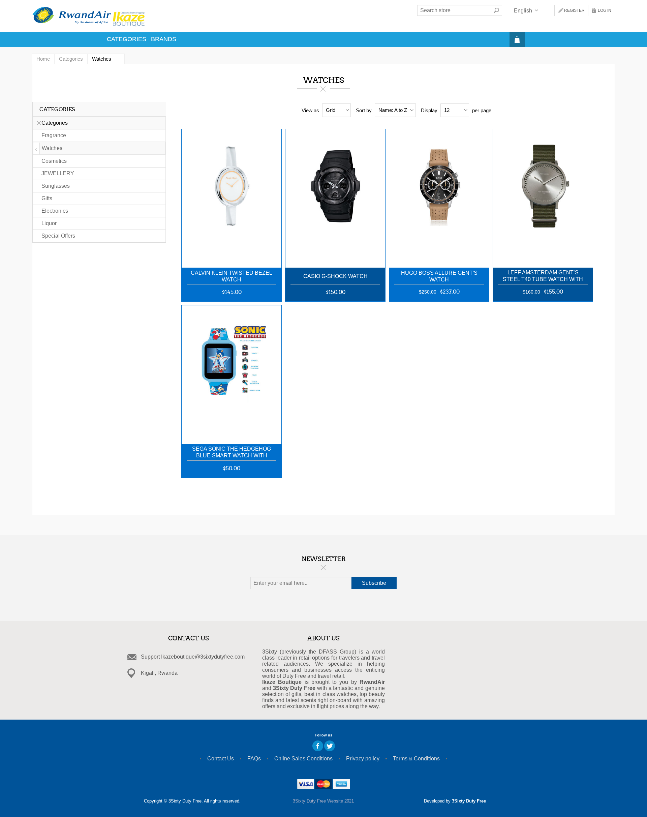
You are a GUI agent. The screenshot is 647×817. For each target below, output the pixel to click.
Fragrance (53, 135)
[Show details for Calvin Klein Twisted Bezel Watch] (231, 195)
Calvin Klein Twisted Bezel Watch (231, 276)
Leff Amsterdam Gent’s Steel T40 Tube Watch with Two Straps (543, 276)
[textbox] (454, 10)
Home (43, 59)
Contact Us (220, 758)
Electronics (54, 211)
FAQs (254, 758)
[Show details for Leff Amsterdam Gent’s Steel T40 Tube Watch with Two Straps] (543, 195)
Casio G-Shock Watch (335, 276)
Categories (126, 39)
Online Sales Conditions (303, 758)
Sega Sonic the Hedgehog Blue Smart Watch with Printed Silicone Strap (231, 453)
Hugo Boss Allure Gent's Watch (439, 276)
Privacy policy (362, 758)
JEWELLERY (57, 173)
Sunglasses (55, 186)
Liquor (49, 223)
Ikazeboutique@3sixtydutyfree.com (203, 657)
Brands (163, 39)
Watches (52, 148)
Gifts (46, 198)
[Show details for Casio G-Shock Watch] (335, 195)
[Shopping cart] (517, 39)
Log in (604, 10)
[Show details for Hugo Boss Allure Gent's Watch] (439, 195)
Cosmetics (54, 161)
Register (574, 10)
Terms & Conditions (416, 758)
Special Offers (58, 236)
